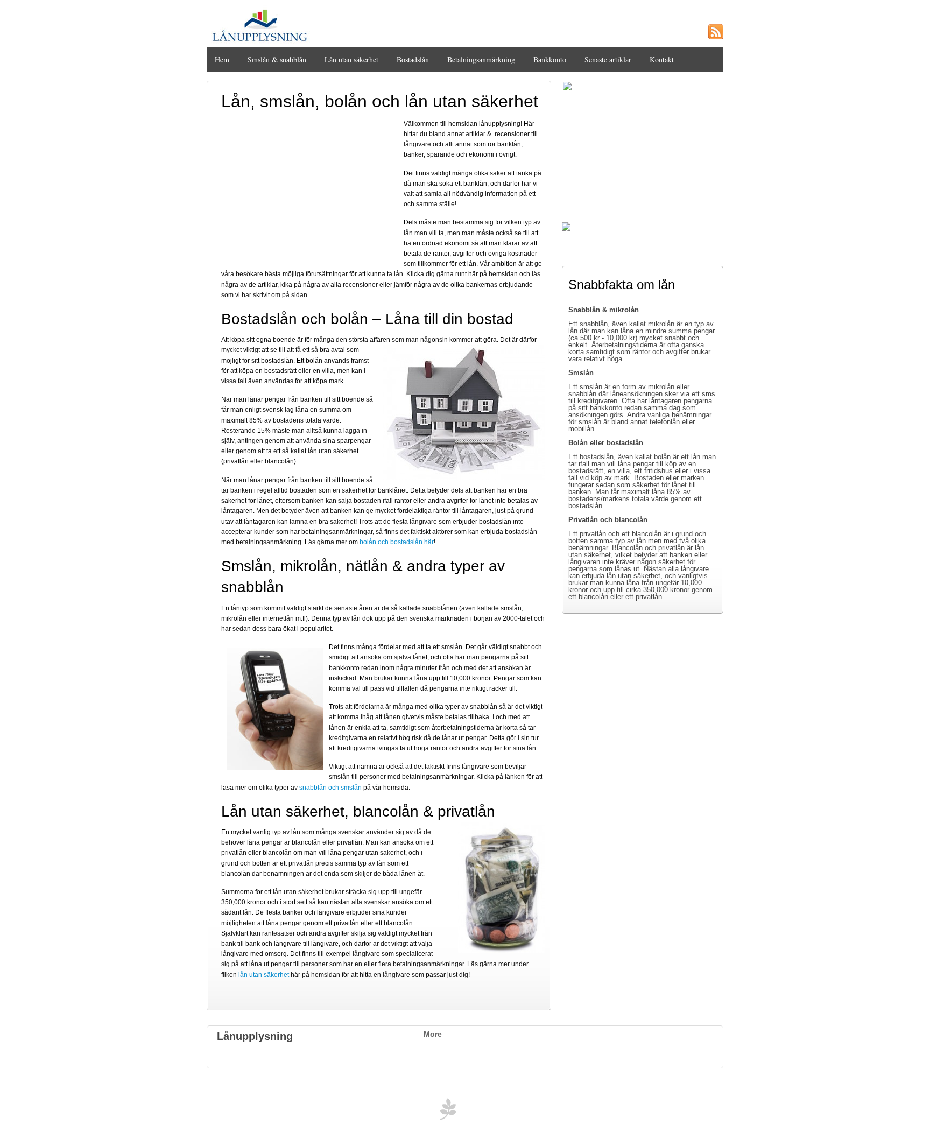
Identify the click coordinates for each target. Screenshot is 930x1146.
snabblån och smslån (330, 787)
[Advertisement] (310, 188)
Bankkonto (549, 59)
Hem (222, 59)
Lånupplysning (255, 1036)
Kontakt (662, 59)
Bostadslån (413, 59)
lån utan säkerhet (263, 975)
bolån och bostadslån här (397, 542)
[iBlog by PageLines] (446, 1112)
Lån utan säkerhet (351, 59)
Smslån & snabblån (277, 59)
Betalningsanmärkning (481, 59)
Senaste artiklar (607, 59)
